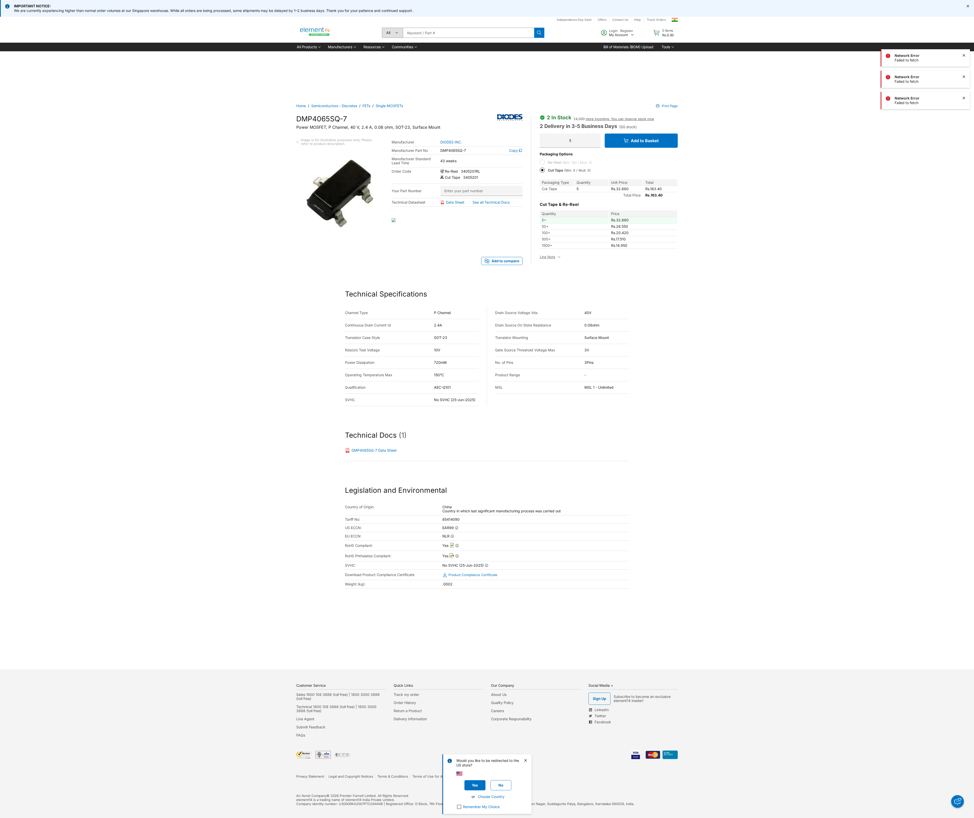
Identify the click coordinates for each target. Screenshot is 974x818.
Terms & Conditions (392, 776)
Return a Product (408, 711)
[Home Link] (315, 32)
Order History (405, 702)
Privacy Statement (310, 776)
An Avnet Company (311, 796)
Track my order (406, 694)
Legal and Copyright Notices (350, 776)
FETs (366, 106)
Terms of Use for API (428, 776)
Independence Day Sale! (574, 20)
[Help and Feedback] (957, 801)
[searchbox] (468, 33)
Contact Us (620, 20)
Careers (497, 711)
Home (301, 106)
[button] (308, 47)
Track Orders (656, 20)
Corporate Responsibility (511, 719)
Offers (602, 20)
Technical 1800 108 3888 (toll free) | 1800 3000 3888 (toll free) (336, 709)
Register (626, 31)
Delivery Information (410, 719)
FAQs (300, 735)
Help (637, 20)
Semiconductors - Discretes (334, 106)
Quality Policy (502, 702)
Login (613, 31)
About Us (499, 694)
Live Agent (305, 719)
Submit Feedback (310, 727)
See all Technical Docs (491, 202)
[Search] (539, 33)
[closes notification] (968, 6)
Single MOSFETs (389, 106)
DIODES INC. (451, 142)
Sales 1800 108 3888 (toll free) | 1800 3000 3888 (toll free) (338, 696)
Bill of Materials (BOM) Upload (628, 47)
